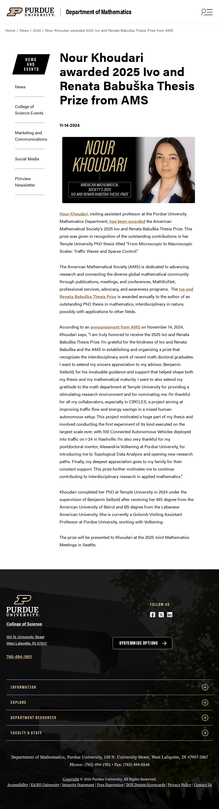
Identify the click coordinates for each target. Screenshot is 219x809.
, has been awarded (126, 221)
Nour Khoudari (74, 214)
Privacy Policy (179, 784)
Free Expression (110, 784)
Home (10, 30)
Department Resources (34, 717)
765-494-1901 (19, 656)
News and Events (31, 64)
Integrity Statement (78, 784)
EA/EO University (45, 784)
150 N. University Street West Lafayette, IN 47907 (26, 640)
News (24, 30)
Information (23, 687)
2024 (37, 30)
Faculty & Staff (26, 732)
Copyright (71, 779)
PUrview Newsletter (25, 181)
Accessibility (17, 784)
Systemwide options (138, 643)
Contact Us (203, 784)
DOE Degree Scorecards (145, 784)
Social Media (27, 159)
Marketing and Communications (31, 135)
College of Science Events (29, 109)
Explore (18, 702)
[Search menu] (206, 11)
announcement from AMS (115, 327)
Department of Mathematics (98, 11)
